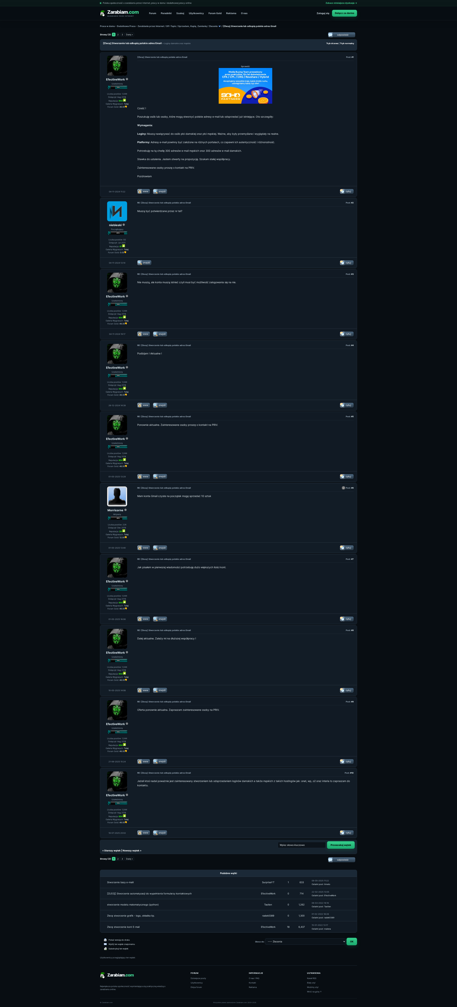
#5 (352, 416)
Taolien (268, 904)
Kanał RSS (311, 978)
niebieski (115, 225)
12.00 (122, 537)
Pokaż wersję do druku (119, 940)
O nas (244, 13)
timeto (327, 884)
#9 (352, 701)
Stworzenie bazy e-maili (120, 882)
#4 (352, 345)
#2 (352, 202)
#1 (352, 57)
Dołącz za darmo (344, 13)
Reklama (231, 13)
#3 (352, 274)
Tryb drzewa (332, 43)
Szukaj (180, 13)
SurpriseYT (268, 882)
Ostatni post (317, 884)
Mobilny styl (312, 987)
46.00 (122, 107)
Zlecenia (213, 26)
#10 (352, 773)
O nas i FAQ (254, 978)
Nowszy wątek (131, 850)
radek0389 (268, 915)
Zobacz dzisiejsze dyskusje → (341, 3)
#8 (352, 630)
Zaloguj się (323, 13)
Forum (152, 13)
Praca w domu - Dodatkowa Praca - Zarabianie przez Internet (132, 26)
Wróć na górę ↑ (314, 991)
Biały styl (311, 982)
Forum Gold (215, 13)
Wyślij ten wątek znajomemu (122, 944)
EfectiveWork (115, 79)
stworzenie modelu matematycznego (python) (133, 904)
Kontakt (252, 982)
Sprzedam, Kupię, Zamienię (192, 26)
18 (288, 926)
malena (327, 929)
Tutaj (126, 104)
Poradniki (166, 13)
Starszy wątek (112, 850)
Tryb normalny (347, 43)
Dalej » (129, 34)
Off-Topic (171, 26)
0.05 (122, 252)
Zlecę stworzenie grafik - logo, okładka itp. (131, 915)
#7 (352, 559)
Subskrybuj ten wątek (118, 948)
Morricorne (115, 510)
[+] (124, 100)
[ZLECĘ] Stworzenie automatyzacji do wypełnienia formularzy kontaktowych (149, 893)
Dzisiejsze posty (198, 978)
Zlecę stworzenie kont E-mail (123, 926)
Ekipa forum (196, 987)
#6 (352, 488)
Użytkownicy (196, 13)
